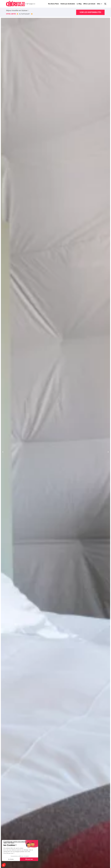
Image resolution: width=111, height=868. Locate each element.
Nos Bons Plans (53, 4)
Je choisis (11, 859)
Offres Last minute (89, 4)
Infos (98, 4)
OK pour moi (29, 859)
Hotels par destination (68, 4)
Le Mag (79, 4)
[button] (105, 3)
